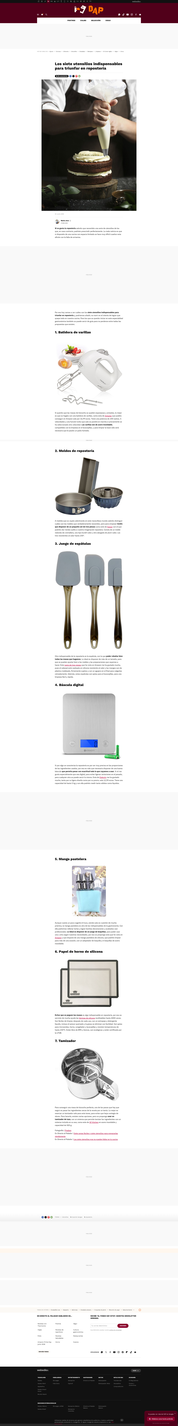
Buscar (46, 14)
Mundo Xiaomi (42, 1394)
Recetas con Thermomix (42, 1325)
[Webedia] (43, 1370)
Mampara (90, 51)
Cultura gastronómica (78, 1331)
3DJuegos (56, 1380)
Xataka (40, 1380)
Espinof (70, 1383)
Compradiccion (118, 1386)
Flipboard (76, 76)
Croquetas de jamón (100, 1310)
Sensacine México (73, 1406)
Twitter (73, 76)
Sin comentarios (62, 76)
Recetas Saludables (59, 1337)
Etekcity (103, 777)
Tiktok (123, 14)
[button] (65, 221)
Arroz (122, 51)
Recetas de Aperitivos (59, 1331)
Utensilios (65, 1217)
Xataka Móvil (42, 1383)
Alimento (66, 51)
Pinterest (122, 1351)
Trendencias (117, 1380)
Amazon (58, 937)
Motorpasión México (102, 1407)
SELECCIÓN (95, 20)
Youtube (127, 14)
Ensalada (82, 51)
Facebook (135, 14)
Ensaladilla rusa (55, 1310)
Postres (58, 1324)
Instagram (131, 14)
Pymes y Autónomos (132, 1384)
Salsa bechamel (127, 1310)
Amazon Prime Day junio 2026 (44, 1343)
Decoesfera (117, 1383)
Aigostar (108, 416)
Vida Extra (56, 1383)
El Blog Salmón (133, 1380)
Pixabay (68, 1130)
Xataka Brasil (42, 1409)
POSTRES (71, 20)
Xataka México (42, 1406)
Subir (134, 1370)
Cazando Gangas (77, 1217)
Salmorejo (75, 1310)
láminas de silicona (87, 1018)
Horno (57, 1342)
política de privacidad (115, 1330)
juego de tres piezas (72, 665)
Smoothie (74, 51)
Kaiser (110, 526)
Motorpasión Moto (104, 1383)
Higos (116, 51)
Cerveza (58, 51)
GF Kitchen (93, 1122)
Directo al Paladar (89, 1380)
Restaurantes (78, 1336)
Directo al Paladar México (89, 1407)
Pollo (39, 1336)
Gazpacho (66, 1310)
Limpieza (98, 51)
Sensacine (71, 1380)
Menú (37, 14)
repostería (89, 1217)
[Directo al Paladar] (89, 10)
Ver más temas (43, 1351)
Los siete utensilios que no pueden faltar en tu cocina (96, 1139)
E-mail (140, 14)
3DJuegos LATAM (58, 1406)
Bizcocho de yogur (114, 1310)
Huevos (76, 1342)
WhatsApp (119, 14)
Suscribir (123, 1325)
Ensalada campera (86, 1310)
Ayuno (51, 51)
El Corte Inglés (107, 51)
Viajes (40, 1330)
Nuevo (42, 14)
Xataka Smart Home (42, 1390)
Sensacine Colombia (71, 1410)
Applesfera (41, 1386)
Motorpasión (102, 1380)
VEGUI (108, 20)
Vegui (75, 1324)
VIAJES (83, 20)
